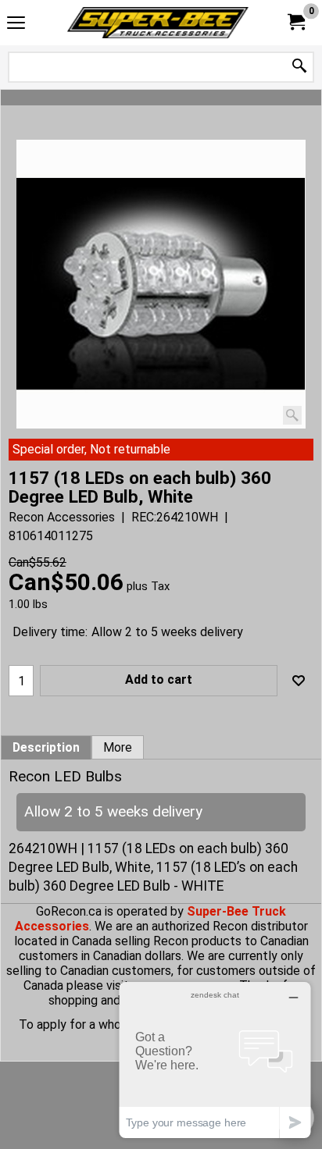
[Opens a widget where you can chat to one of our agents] (215, 1060)
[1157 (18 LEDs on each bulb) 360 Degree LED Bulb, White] (161, 284)
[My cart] (295, 22)
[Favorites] (298, 680)
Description (46, 748)
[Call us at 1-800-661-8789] (158, 22)
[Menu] (16, 24)
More (117, 748)
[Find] (299, 67)
